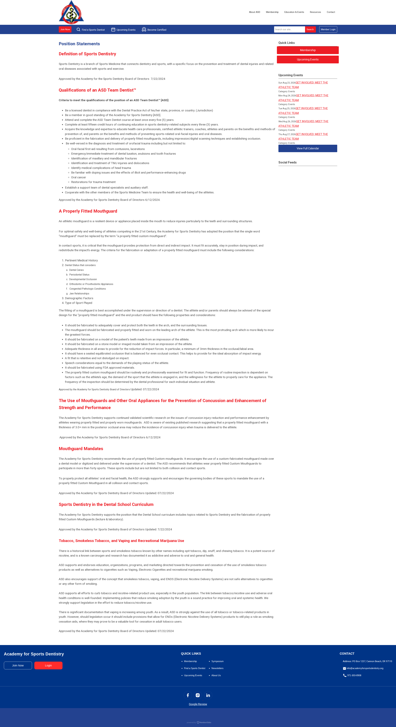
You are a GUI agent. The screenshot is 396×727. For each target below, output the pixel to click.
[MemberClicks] (71, 12)
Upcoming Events (193, 675)
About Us (216, 675)
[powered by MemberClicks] (198, 722)
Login (48, 665)
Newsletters (217, 668)
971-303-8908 (354, 675)
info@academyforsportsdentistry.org (365, 668)
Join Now (65, 29)
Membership (190, 661)
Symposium (217, 661)
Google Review (198, 704)
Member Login (328, 29)
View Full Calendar (308, 148)
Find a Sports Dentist (194, 668)
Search (310, 29)
